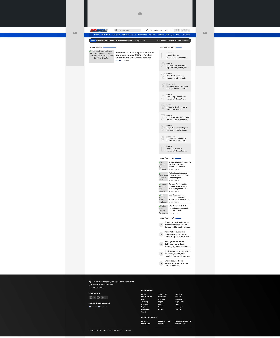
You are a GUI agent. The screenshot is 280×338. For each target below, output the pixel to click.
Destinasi (186, 35)
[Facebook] (175, 30)
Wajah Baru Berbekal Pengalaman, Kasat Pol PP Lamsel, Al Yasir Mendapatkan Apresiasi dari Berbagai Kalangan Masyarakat (179, 211)
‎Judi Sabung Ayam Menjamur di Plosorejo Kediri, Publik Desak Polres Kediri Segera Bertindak (179, 198)
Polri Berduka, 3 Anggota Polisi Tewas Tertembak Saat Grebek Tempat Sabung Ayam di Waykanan (177, 139)
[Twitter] (178, 30)
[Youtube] (102, 297)
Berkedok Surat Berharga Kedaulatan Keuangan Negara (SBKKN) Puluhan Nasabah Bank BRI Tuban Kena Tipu (135, 55)
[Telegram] (188, 30)
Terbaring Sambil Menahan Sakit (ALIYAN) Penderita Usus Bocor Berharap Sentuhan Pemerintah (177, 87)
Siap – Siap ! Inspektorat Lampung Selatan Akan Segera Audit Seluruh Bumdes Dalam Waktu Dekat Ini (177, 98)
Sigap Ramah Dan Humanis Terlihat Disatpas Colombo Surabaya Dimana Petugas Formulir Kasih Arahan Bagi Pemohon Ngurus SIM (180, 168)
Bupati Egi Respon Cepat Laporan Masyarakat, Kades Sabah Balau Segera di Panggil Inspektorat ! (177, 66)
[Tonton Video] (170, 30)
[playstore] (102, 307)
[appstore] (93, 307)
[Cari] (116, 30)
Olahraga (170, 35)
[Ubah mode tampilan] (165, 30)
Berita (96, 35)
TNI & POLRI (105, 35)
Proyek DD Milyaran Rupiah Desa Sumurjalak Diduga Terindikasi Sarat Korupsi (177, 129)
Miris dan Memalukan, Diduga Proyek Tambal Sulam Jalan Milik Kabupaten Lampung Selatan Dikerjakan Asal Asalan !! (176, 77)
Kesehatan (142, 35)
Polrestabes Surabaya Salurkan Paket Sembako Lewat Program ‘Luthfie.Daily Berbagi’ (184, 41)
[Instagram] (182, 30)
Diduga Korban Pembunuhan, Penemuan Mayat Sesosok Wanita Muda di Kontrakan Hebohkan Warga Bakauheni (177, 56)
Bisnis (178, 35)
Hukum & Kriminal (129, 35)
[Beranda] (91, 35)
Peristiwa (116, 35)
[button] (147, 30)
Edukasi (152, 35)
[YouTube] (185, 30)
